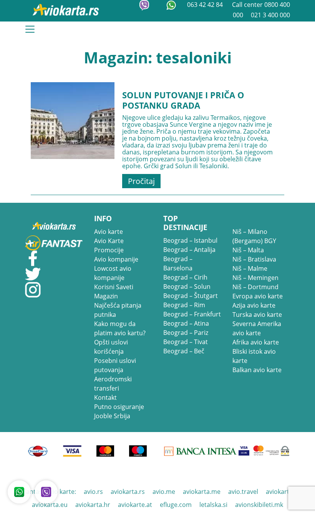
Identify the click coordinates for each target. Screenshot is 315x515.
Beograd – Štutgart (190, 295)
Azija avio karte (253, 305)
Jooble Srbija (112, 416)
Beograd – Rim (184, 305)
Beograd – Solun (187, 286)
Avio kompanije (116, 259)
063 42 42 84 (205, 4)
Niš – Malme (249, 268)
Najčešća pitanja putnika (117, 310)
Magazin (106, 296)
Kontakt (105, 397)
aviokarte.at (135, 504)
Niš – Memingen (255, 277)
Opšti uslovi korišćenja (111, 347)
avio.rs (93, 491)
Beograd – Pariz (185, 332)
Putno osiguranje (119, 406)
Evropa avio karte (257, 296)
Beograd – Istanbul (190, 240)
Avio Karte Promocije (109, 245)
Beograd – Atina (186, 323)
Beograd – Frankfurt (192, 314)
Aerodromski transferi (113, 383)
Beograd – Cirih (185, 277)
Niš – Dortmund (255, 287)
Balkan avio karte (257, 370)
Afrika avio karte (255, 342)
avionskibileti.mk (259, 504)
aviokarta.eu (50, 504)
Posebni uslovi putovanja (115, 365)
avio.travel (243, 491)
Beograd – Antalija (189, 249)
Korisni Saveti (113, 287)
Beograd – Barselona (177, 263)
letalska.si (213, 504)
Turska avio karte (257, 314)
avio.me (164, 491)
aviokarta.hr (92, 504)
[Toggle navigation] (30, 29)
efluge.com (176, 504)
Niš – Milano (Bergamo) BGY (254, 236)
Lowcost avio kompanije (112, 273)
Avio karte (108, 231)
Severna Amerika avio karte (256, 328)
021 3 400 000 (270, 15)
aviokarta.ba (284, 491)
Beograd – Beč (183, 351)
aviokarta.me (201, 491)
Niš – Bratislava (254, 259)
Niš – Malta (248, 250)
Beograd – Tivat (185, 342)
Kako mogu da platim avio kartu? (120, 328)
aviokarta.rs (128, 491)
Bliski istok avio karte (254, 356)
